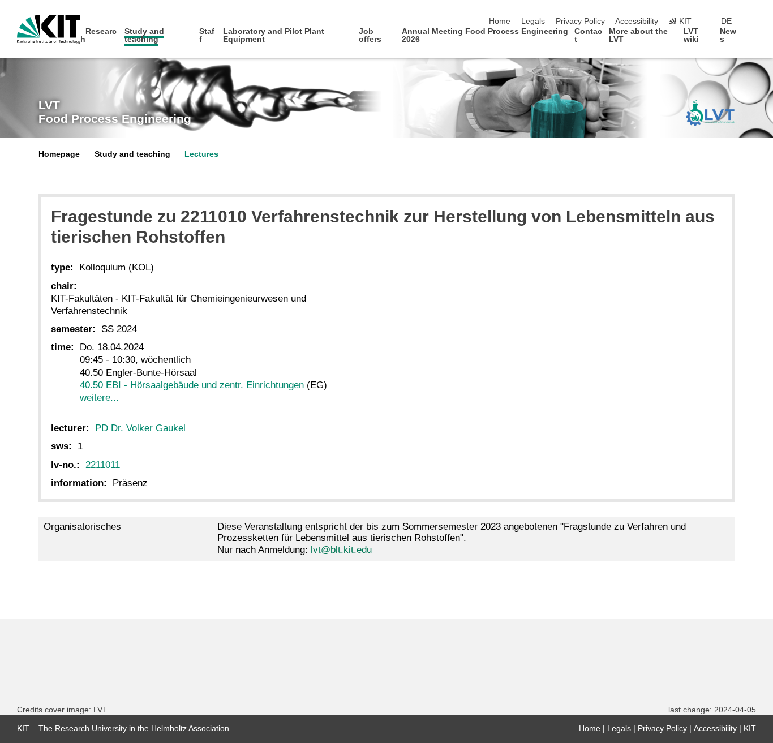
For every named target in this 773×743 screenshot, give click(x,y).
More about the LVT (638, 35)
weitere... (99, 397)
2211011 (102, 464)
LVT (114, 112)
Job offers (370, 35)
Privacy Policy (580, 21)
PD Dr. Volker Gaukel (140, 428)
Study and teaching (144, 35)
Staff (206, 35)
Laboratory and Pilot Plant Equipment (273, 35)
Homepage (59, 154)
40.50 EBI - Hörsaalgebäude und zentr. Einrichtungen (192, 385)
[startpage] (752, 39)
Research (98, 35)
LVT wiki (691, 35)
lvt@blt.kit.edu (341, 549)
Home (499, 21)
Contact (588, 35)
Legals (533, 21)
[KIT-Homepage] (49, 29)
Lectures (201, 154)
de (726, 21)
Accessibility (636, 21)
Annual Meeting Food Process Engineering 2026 (485, 35)
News (728, 35)
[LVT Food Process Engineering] (710, 113)
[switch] (752, 21)
